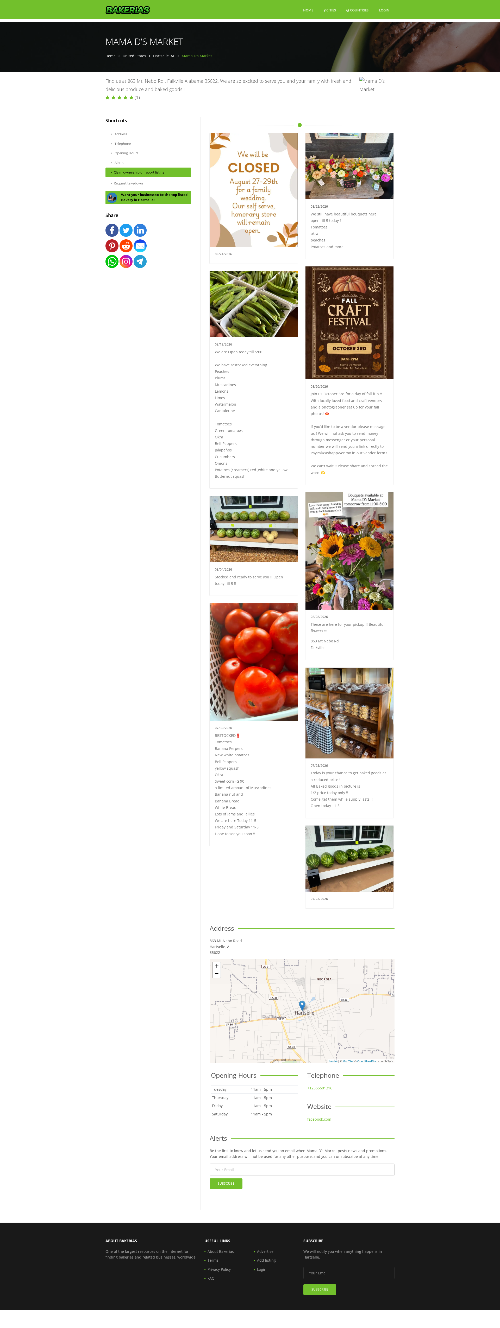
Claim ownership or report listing (139, 172)
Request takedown (128, 183)
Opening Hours (126, 153)
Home (308, 10)
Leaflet (333, 1061)
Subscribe (226, 1183)
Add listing (266, 1260)
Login (384, 10)
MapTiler (348, 1061)
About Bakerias (221, 1251)
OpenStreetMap (367, 1061)
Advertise (265, 1251)
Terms (213, 1260)
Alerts (118, 162)
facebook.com (319, 1119)
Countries (358, 10)
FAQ (211, 1278)
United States (134, 55)
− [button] (216, 974)
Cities (331, 10)
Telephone (122, 143)
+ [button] (216, 966)
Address (120, 134)
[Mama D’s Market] (302, 1005)
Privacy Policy (219, 1269)
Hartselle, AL (164, 55)
